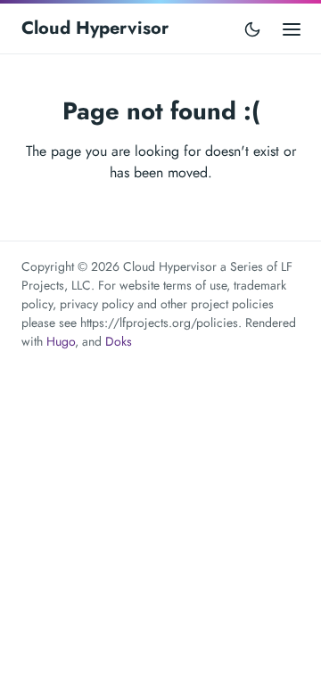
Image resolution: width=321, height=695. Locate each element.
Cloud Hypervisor (95, 28)
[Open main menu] (291, 28)
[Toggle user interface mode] (252, 28)
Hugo (60, 341)
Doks (118, 341)
